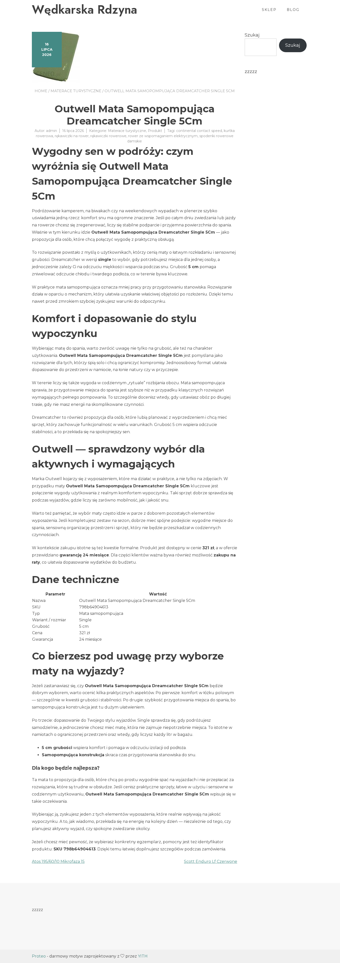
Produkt (155, 130)
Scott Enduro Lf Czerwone (210, 861)
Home (41, 90)
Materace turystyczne (76, 90)
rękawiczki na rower (72, 136)
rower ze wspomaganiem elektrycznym (163, 136)
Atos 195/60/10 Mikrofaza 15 (58, 861)
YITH (143, 956)
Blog (293, 9)
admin (51, 130)
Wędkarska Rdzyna (84, 10)
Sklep (269, 9)
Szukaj (252, 35)
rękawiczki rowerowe (108, 136)
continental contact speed (199, 130)
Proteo (39, 956)
